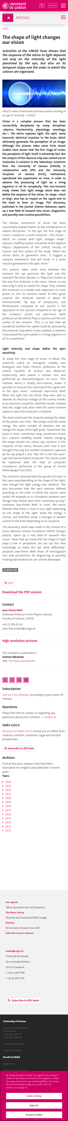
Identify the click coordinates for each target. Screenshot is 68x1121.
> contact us (48, 717)
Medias (22, 18)
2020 (8, 798)
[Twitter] (12, 680)
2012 (8, 830)
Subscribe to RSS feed (21, 748)
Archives (10, 922)
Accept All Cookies (34, 1114)
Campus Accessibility (13, 1043)
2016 (8, 814)
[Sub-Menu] (63, 17)
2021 (5, 28)
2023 (8, 786)
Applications (9, 1063)
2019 (8, 802)
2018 (8, 806)
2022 (8, 790)
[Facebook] (5, 680)
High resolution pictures (19, 641)
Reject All (34, 1105)
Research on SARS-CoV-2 (17, 731)
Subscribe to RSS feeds (25, 1000)
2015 (8, 818)
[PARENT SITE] (7, 18)
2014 (8, 822)
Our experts (12, 902)
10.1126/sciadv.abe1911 (22, 661)
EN (51, 5)
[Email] (26, 680)
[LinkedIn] (19, 680)
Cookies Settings (34, 1096)
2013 (8, 826)
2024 (8, 782)
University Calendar (12, 1050)
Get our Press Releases (16, 695)
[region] (34, 1096)
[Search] (41, 5)
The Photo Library (15, 912)
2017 (8, 810)
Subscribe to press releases (20, 933)
